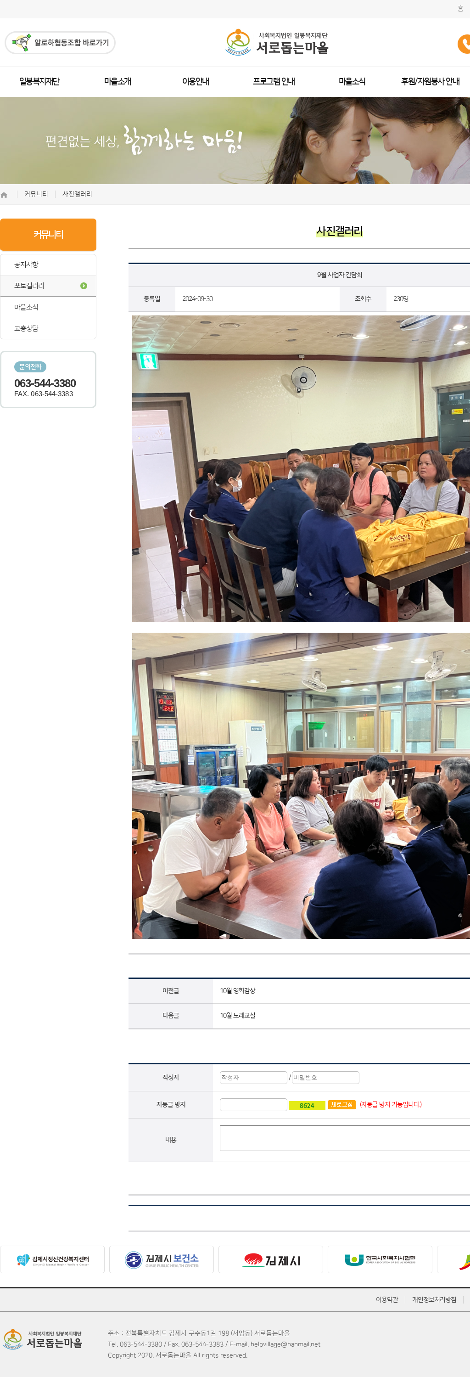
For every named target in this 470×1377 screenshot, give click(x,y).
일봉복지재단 (39, 81)
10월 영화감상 (237, 991)
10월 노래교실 (237, 1015)
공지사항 (26, 265)
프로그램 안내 (274, 81)
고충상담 (26, 328)
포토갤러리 (29, 286)
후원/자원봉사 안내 (430, 81)
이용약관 (387, 1300)
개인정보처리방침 (434, 1300)
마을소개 (117, 81)
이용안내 (195, 81)
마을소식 (352, 81)
